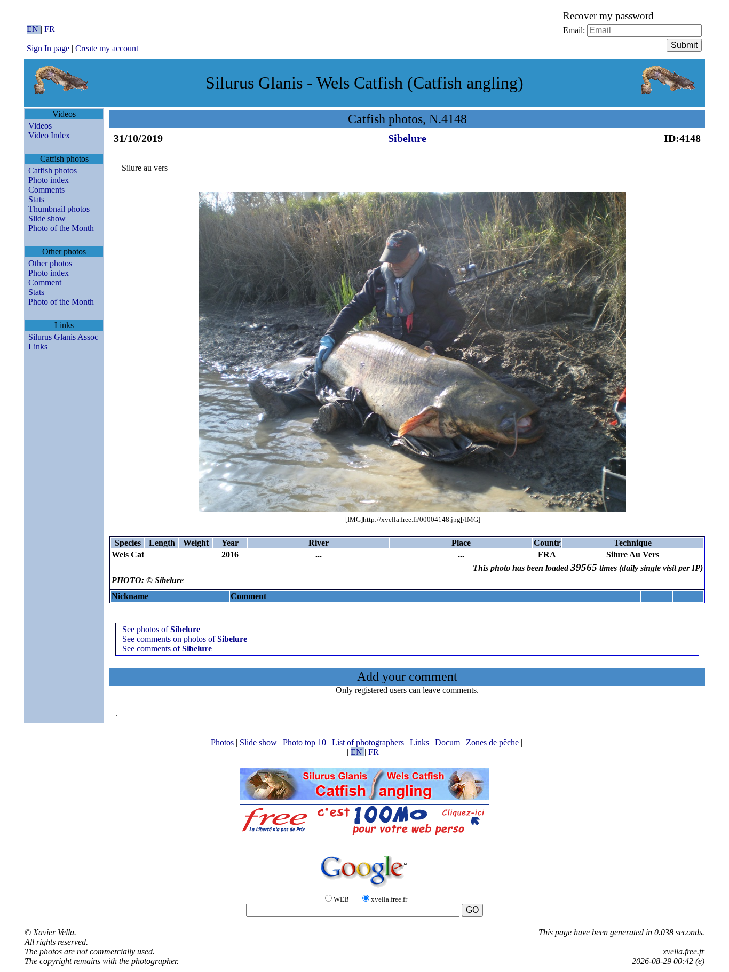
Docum (448, 742)
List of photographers (369, 742)
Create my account (106, 48)
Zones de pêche (493, 742)
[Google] (364, 888)
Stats (36, 199)
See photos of (161, 629)
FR (49, 29)
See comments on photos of (184, 638)
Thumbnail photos (59, 208)
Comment (44, 282)
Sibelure (407, 138)
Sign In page (48, 48)
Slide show (47, 218)
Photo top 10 (305, 742)
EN (34, 29)
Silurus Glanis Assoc (63, 336)
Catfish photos (52, 170)
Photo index (48, 180)
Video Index (49, 135)
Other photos (50, 263)
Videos (40, 125)
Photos (223, 742)
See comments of (167, 648)
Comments (46, 189)
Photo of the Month (61, 228)
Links (37, 346)
